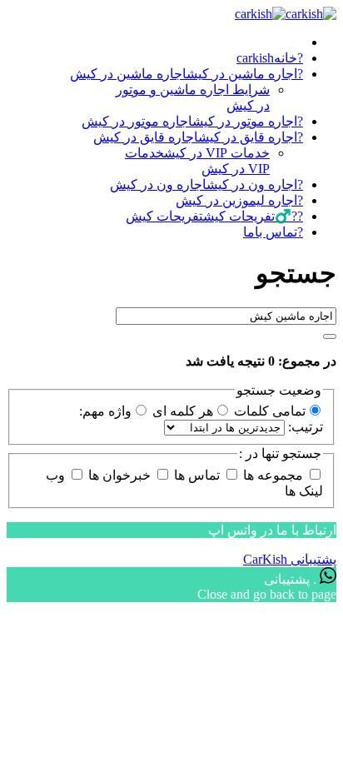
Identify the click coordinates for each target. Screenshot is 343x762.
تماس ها (197, 475)
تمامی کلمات (268, 411)
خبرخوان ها (119, 475)
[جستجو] (329, 336)
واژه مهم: (105, 411)
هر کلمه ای (181, 411)
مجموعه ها (273, 475)
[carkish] (285, 14)
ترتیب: (304, 427)
